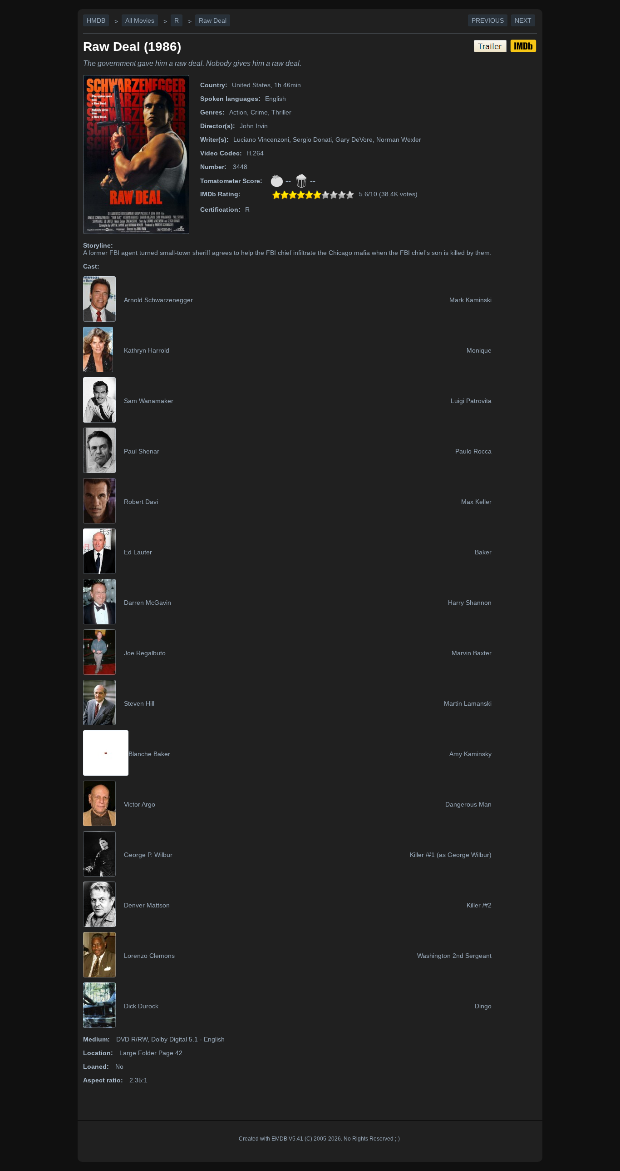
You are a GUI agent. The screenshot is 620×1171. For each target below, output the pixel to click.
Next (523, 20)
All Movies (139, 20)
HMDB (96, 20)
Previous (488, 20)
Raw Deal (212, 20)
